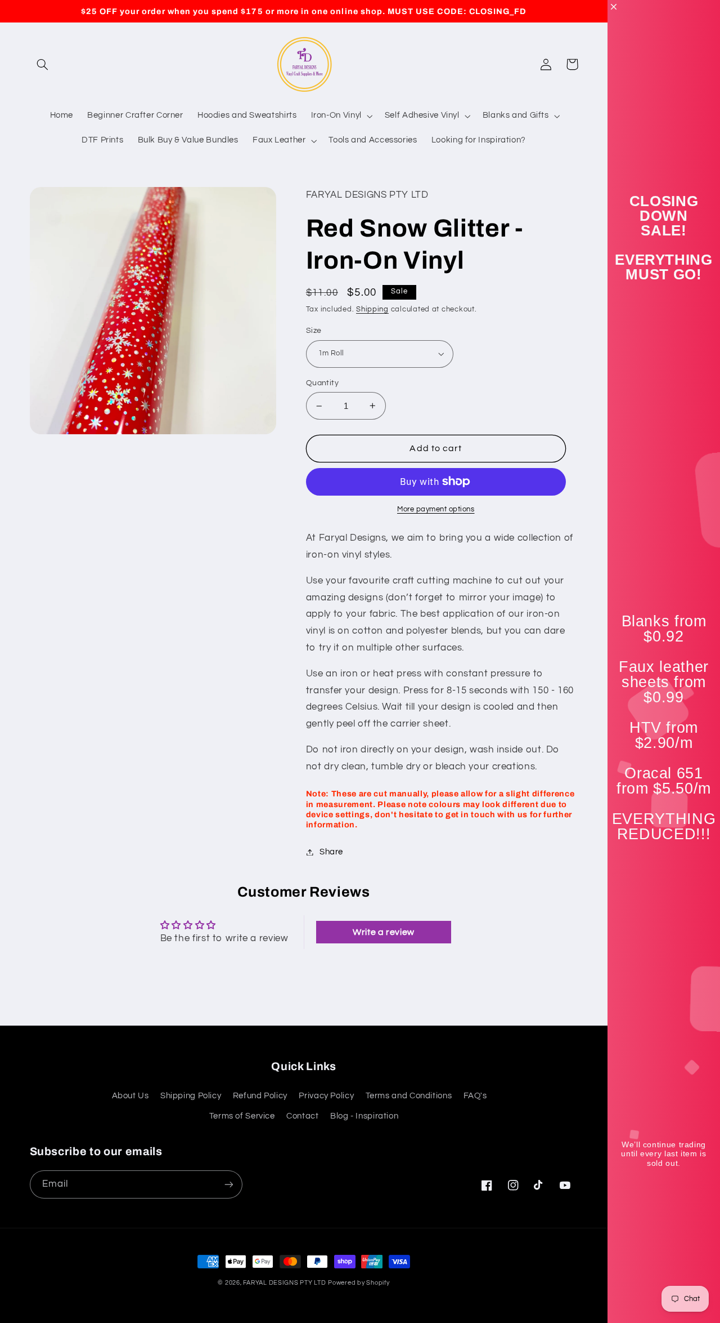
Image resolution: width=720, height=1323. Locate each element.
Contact (302, 1116)
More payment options (436, 509)
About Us (130, 1096)
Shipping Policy (190, 1096)
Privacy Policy (326, 1096)
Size (314, 331)
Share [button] (331, 852)
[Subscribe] (228, 1184)
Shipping (372, 309)
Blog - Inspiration (364, 1116)
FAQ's (475, 1096)
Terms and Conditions (409, 1096)
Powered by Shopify (358, 1283)
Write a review (384, 932)
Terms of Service (242, 1116)
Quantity (322, 383)
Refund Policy (260, 1096)
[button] (43, 64)
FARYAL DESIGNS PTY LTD (284, 1283)
